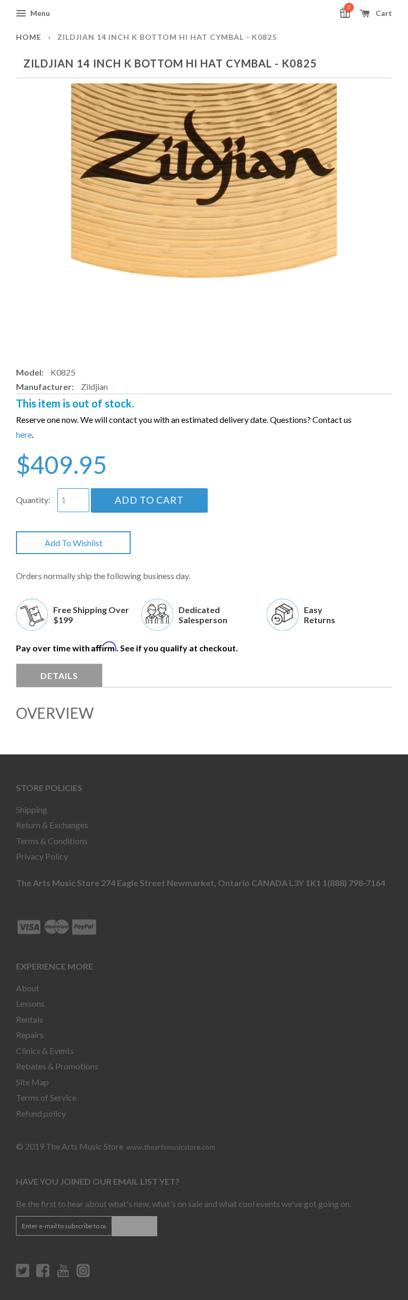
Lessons (30, 1003)
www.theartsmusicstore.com (170, 1147)
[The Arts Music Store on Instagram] (83, 1274)
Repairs (30, 1035)
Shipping (31, 809)
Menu (39, 13)
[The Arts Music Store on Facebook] (42, 1274)
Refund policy (41, 1113)
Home (28, 36)
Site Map (32, 1082)
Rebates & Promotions (57, 1066)
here (24, 434)
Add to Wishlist (74, 543)
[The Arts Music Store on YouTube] (63, 1274)
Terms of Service (46, 1097)
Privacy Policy (42, 856)
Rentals (29, 1019)
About (27, 988)
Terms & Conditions (52, 841)
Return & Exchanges (52, 825)
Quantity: (33, 500)
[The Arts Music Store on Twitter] (22, 1274)
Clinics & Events (45, 1051)
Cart (383, 13)
